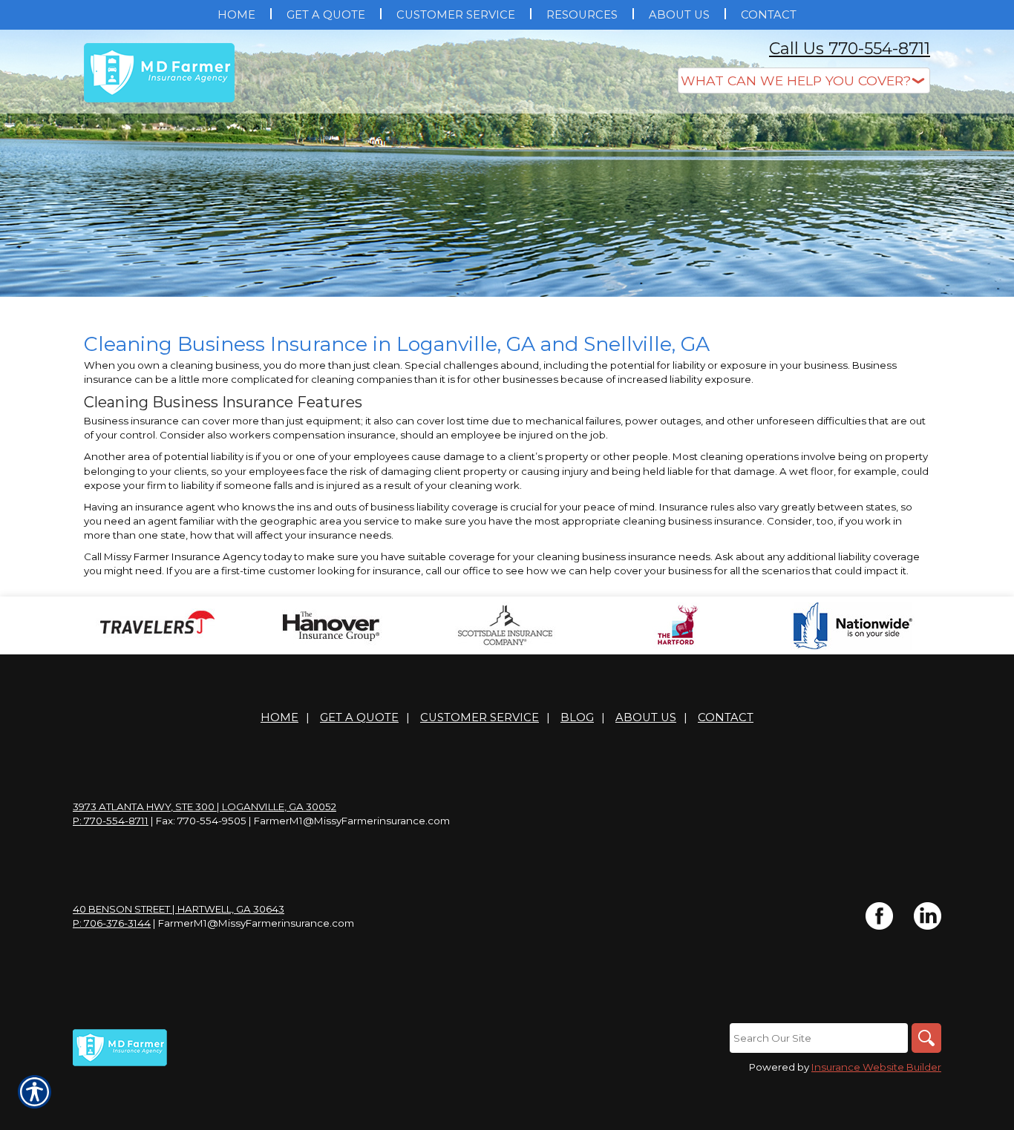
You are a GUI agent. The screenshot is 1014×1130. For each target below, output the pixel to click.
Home (279, 717)
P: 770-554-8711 (110, 821)
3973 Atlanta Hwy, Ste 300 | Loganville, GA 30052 (204, 806)
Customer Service (479, 717)
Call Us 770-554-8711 (849, 49)
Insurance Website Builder (876, 1067)
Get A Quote (359, 717)
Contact (725, 717)
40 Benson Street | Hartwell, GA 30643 (178, 909)
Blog (577, 717)
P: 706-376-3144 (112, 923)
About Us (645, 717)
